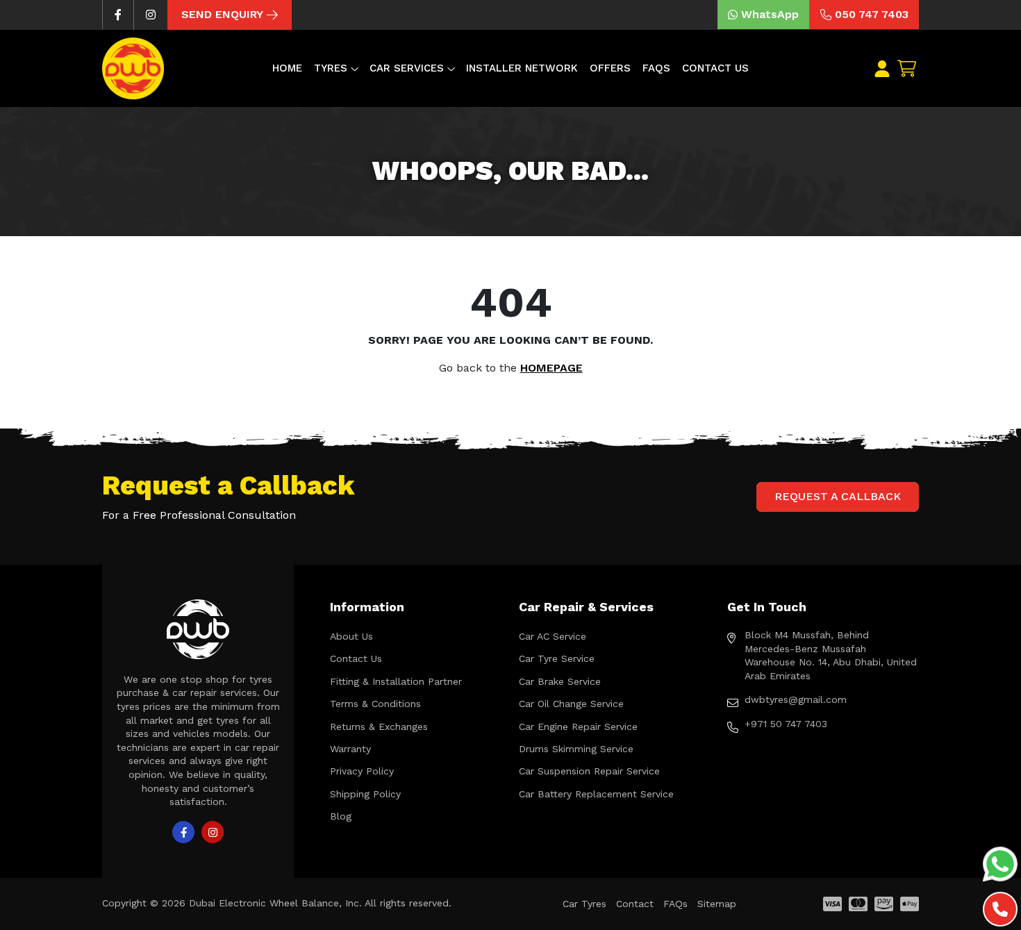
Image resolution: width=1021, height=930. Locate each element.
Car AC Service (552, 636)
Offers (610, 68)
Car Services (407, 68)
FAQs (656, 68)
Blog (340, 816)
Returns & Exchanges (379, 726)
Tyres (330, 68)
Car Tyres (584, 903)
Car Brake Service (560, 681)
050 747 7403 (871, 14)
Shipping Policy (365, 793)
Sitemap (716, 903)
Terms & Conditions (375, 703)
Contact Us (715, 68)
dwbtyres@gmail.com (796, 699)
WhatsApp (770, 14)
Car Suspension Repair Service (589, 771)
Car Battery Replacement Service (596, 793)
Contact (635, 903)
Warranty (350, 748)
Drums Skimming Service (576, 748)
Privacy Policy (362, 771)
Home (287, 68)
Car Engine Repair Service (578, 726)
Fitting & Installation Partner (396, 681)
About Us (351, 636)
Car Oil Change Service (571, 703)
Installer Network (522, 68)
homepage (551, 367)
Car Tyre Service (557, 658)
